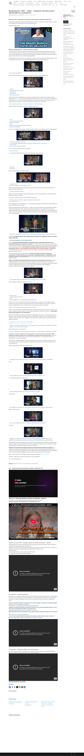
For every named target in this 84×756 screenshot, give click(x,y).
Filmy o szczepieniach (29, 3)
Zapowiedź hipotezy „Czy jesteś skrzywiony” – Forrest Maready (15, 702)
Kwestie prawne (44, 3)
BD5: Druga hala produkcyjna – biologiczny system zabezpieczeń (68, 68)
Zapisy (65, 21)
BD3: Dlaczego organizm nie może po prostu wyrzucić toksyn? (69, 78)
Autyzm (69, 1)
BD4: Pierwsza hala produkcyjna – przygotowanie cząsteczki (68, 73)
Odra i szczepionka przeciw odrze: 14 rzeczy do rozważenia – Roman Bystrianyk (25, 103)
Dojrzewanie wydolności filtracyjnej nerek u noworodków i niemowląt (68, 43)
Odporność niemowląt (41, 1)
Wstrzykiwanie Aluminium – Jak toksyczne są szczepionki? (20, 323)
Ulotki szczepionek (63, 4)
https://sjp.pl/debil (44, 454)
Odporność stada (50, 1)
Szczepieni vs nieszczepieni (46, 4)
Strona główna (16, 1)
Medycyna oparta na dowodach (19, 4)
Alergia (65, 1)
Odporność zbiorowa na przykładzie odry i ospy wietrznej (26, 463)
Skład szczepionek (58, 1)
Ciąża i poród (21, 3)
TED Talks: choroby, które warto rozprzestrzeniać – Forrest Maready (31, 702)
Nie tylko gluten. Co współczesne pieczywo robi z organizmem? (69, 38)
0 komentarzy (32, 14)
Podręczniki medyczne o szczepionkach (33, 4)
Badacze (15, 3)
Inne (56, 4)
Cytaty (35, 1)
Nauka (61, 3)
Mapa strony (23, 1)
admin (17, 14)
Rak (53, 4)
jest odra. (17, 98)
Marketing (50, 3)
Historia (37, 3)
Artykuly (27, 14)
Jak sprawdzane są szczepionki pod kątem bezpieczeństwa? (21, 321)
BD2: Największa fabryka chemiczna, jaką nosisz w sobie (68, 82)
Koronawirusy (29, 1)
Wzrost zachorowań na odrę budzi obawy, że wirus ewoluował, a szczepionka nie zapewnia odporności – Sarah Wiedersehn (48, 703)
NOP (56, 3)
